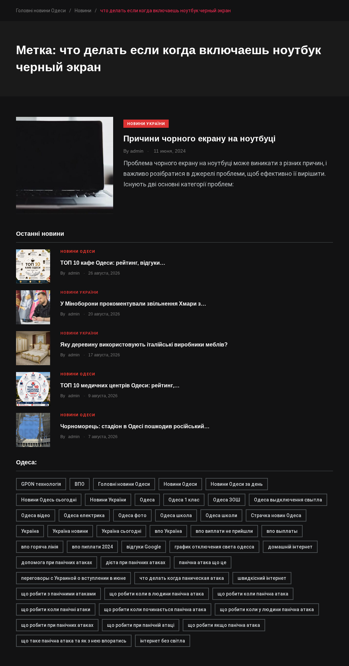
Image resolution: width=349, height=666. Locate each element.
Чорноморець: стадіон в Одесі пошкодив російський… (135, 426)
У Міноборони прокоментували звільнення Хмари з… (133, 304)
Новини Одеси (77, 251)
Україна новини (70, 531)
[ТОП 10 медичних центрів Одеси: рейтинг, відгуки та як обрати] (33, 389)
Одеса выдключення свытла (288, 499)
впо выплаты (282, 531)
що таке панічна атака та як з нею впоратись (73, 641)
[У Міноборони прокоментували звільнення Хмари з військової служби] (33, 307)
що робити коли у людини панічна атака (267, 609)
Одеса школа (176, 515)
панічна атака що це (202, 562)
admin (74, 273)
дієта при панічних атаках (135, 562)
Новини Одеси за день (237, 484)
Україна (30, 531)
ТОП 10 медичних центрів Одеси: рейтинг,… (120, 385)
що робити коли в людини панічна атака (156, 594)
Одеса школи (221, 515)
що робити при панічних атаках (57, 625)
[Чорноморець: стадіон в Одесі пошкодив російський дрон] (33, 430)
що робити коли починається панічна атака (155, 609)
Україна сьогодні (121, 531)
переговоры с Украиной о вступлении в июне (73, 578)
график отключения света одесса (214, 546)
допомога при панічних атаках (56, 562)
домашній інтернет (290, 546)
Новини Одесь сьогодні (48, 499)
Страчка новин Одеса (276, 515)
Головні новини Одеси (124, 484)
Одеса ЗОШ (226, 499)
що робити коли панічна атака (252, 594)
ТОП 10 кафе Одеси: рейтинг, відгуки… (112, 263)
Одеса (147, 499)
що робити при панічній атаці (140, 625)
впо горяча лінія (39, 546)
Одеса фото (132, 515)
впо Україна (168, 531)
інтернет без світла (162, 641)
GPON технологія (41, 484)
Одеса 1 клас (183, 499)
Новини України (146, 124)
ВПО (80, 484)
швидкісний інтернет (262, 578)
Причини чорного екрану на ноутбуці (199, 138)
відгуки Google (143, 546)
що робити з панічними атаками (58, 594)
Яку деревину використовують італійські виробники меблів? (144, 344)
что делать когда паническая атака (181, 578)
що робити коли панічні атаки (55, 609)
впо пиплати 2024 (92, 546)
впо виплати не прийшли (224, 531)
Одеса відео (35, 515)
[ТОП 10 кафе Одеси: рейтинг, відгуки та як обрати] (33, 266)
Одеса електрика (84, 515)
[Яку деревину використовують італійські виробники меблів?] (33, 348)
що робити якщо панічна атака (224, 625)
